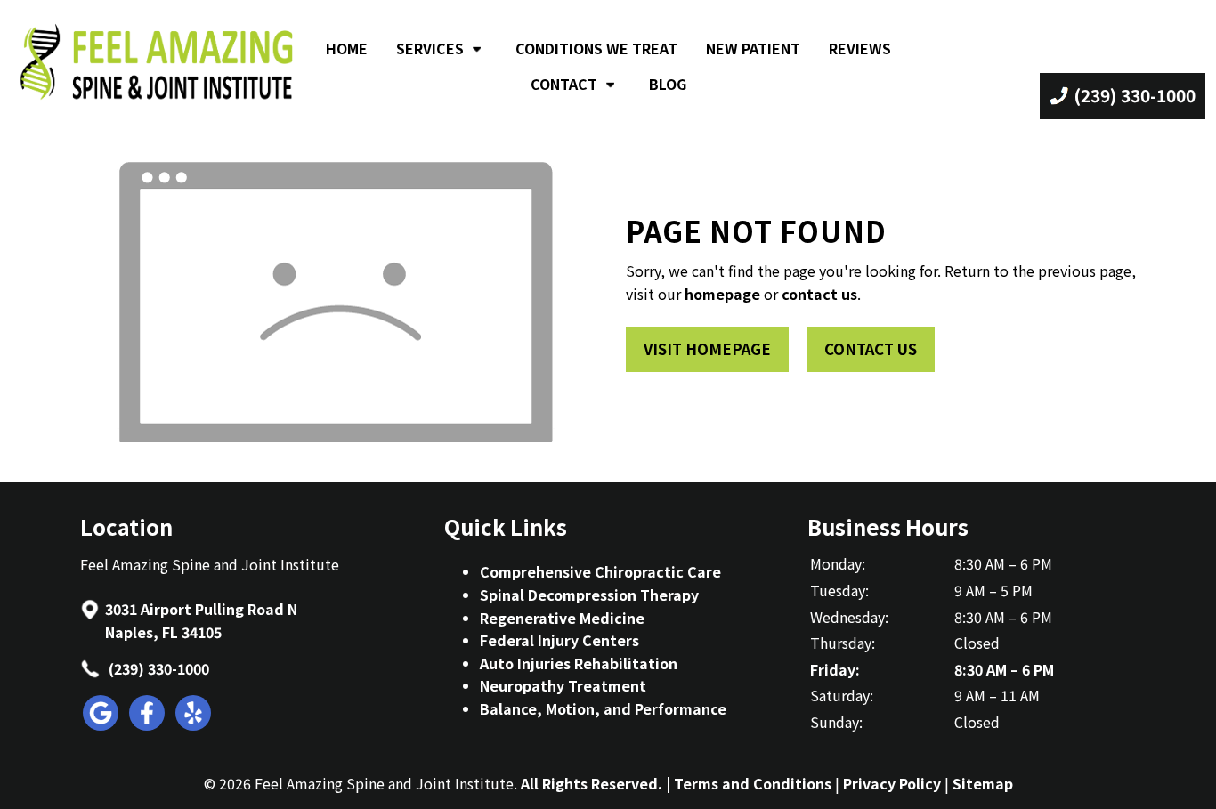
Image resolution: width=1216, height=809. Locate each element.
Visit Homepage (707, 349)
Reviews (860, 48)
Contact (564, 83)
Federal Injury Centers (559, 640)
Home (347, 48)
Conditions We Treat (596, 48)
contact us (819, 293)
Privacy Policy (892, 783)
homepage (722, 293)
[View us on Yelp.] (194, 724)
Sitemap (983, 783)
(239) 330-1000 (157, 668)
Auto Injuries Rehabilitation (578, 663)
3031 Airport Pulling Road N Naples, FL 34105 (201, 620)
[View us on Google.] (101, 724)
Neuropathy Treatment (563, 685)
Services (430, 48)
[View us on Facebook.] (147, 724)
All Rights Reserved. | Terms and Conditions (676, 783)
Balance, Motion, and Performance (603, 708)
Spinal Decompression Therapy (589, 594)
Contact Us (870, 349)
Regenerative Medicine (562, 617)
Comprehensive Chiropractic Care (600, 571)
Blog (667, 83)
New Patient (753, 48)
